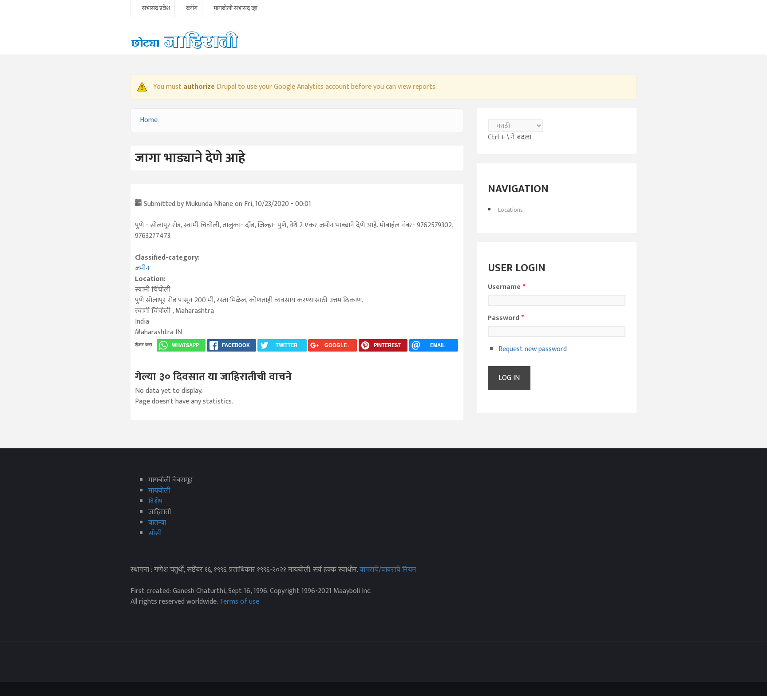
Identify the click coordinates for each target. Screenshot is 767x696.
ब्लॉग (192, 9)
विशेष (155, 501)
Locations (510, 209)
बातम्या (157, 523)
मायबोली (159, 491)
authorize (199, 87)
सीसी (155, 533)
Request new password (532, 349)
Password (506, 318)
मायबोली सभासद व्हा (235, 9)
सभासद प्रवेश (156, 9)
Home (149, 120)
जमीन (142, 268)
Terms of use (239, 602)
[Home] (184, 40)
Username (506, 287)
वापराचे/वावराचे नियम (388, 570)
